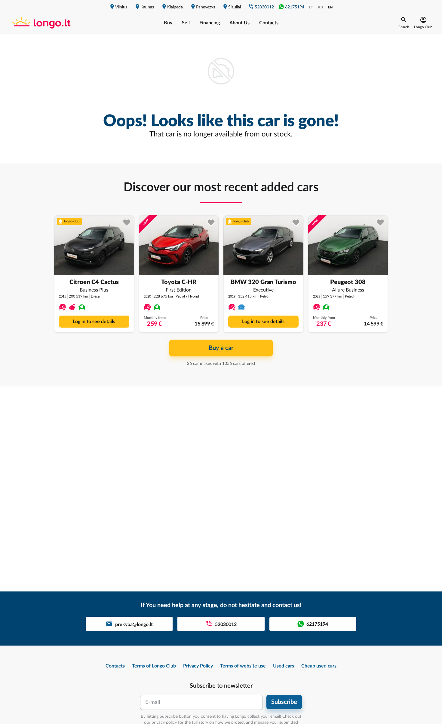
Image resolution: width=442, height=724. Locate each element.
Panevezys (205, 7)
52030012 (264, 7)
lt (311, 7)
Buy (168, 22)
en (330, 7)
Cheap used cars (318, 666)
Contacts (268, 22)
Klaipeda (175, 7)
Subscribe (284, 702)
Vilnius (121, 7)
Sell (186, 22)
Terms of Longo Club (154, 666)
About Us (239, 22)
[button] (403, 22)
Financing (209, 22)
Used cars (283, 666)
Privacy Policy (198, 666)
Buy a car (221, 348)
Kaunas (147, 7)
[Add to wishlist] (126, 222)
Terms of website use (243, 666)
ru (320, 7)
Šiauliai (234, 7)
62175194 (294, 7)
